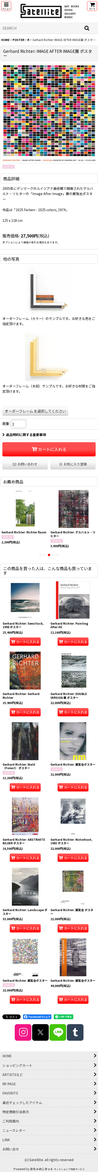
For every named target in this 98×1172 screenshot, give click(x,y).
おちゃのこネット (41, 1169)
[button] (6, 6)
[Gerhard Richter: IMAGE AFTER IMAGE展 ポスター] (49, 112)
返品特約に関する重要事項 (26, 434)
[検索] (87, 28)
